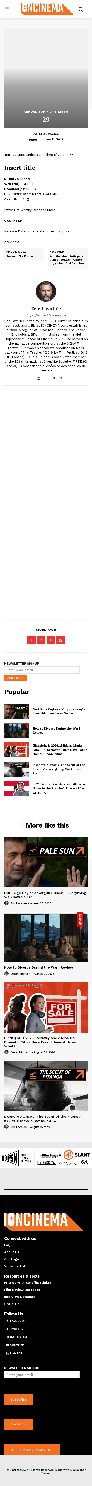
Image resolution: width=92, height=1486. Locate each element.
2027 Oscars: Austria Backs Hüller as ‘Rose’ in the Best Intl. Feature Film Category (59, 788)
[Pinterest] (53, 377)
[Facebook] (31, 377)
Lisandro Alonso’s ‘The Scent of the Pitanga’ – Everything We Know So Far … (59, 769)
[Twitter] (61, 377)
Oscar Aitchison (20, 973)
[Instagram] (38, 377)
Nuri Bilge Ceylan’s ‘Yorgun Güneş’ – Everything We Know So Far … (59, 711)
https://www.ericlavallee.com (46, 315)
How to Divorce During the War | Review (38, 967)
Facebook (18, 1321)
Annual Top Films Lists (46, 111)
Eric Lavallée (49, 133)
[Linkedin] (46, 377)
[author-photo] (7, 903)
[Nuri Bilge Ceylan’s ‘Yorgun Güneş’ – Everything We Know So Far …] (16, 711)
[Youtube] (7, 1345)
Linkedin (16, 1353)
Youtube (17, 1345)
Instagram (18, 1337)
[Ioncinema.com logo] (47, 8)
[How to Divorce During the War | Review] (16, 730)
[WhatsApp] (60, 640)
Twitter (16, 1329)
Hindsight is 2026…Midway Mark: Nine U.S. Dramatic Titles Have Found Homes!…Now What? (60, 749)
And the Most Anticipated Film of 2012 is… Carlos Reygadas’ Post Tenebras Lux (67, 261)
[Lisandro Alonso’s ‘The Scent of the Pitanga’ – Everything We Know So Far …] (16, 769)
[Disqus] (46, 447)
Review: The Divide (19, 256)
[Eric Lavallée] (46, 291)
